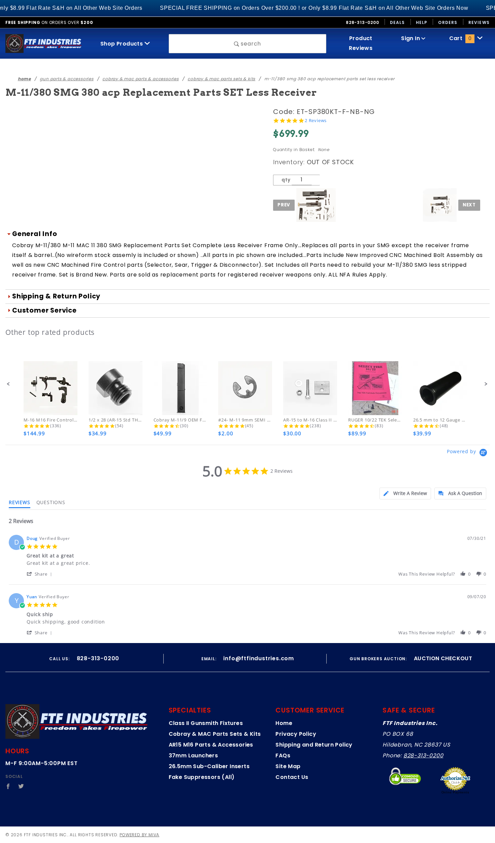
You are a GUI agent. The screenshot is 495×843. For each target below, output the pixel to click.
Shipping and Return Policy (313, 745)
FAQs (282, 755)
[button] (8, 384)
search (250, 44)
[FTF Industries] (43, 43)
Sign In (411, 38)
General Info (34, 233)
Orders (447, 22)
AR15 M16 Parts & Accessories (211, 745)
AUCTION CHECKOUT (443, 658)
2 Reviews (316, 120)
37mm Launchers (193, 755)
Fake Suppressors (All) (202, 777)
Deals (397, 22)
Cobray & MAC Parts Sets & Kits (215, 734)
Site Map (287, 766)
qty (286, 180)
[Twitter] (21, 786)
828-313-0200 (423, 755)
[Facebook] (8, 786)
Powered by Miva (139, 835)
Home (283, 723)
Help (422, 22)
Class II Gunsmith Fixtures (206, 723)
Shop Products (122, 44)
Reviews (479, 22)
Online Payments (455, 792)
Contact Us (291, 777)
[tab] (405, 493)
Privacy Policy (295, 734)
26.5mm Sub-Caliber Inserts (209, 766)
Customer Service (44, 310)
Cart (460, 38)
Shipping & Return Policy (56, 296)
